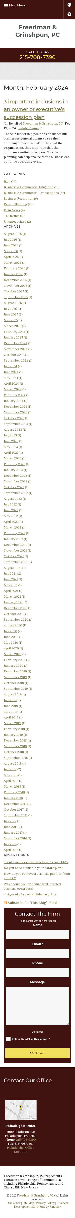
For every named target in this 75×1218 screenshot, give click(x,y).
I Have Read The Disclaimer (31, 1038)
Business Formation (18, 198)
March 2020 (13, 654)
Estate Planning (30, 128)
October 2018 (14, 752)
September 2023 (16, 424)
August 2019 (13, 694)
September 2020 (16, 619)
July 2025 (10, 308)
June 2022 (11, 510)
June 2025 (11, 314)
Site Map (28, 1203)
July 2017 (10, 821)
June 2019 (11, 706)
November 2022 (15, 481)
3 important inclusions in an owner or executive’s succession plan (36, 109)
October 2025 (14, 291)
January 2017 (13, 832)
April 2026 (11, 257)
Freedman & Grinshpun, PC (43, 123)
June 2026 (11, 245)
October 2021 (14, 556)
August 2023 (13, 429)
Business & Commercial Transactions (31, 193)
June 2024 (11, 372)
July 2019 (10, 700)
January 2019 (13, 735)
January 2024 (13, 401)
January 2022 (13, 539)
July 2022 (10, 504)
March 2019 (12, 723)
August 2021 (13, 568)
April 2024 (11, 383)
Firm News (12, 210)
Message (37, 982)
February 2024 (14, 395)
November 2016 (15, 838)
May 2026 (11, 251)
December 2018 (15, 740)
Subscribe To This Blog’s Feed (32, 902)
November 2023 (15, 412)
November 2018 (15, 746)
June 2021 (11, 579)
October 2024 (14, 355)
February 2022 (14, 533)
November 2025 (15, 285)
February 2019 (14, 729)
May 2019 (11, 711)
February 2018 (14, 792)
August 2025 (13, 303)
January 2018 (13, 798)
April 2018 (11, 781)
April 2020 (11, 648)
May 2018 (11, 775)
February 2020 (14, 660)
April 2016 (11, 850)
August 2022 (13, 498)
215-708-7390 (38, 57)
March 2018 (12, 786)
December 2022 (15, 475)
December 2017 (15, 804)
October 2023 (14, 418)
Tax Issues (11, 216)
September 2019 (16, 688)
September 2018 (16, 758)
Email (37, 944)
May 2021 (11, 585)
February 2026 (14, 268)
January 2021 (13, 602)
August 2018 (13, 763)
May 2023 (11, 447)
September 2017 (16, 815)
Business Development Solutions (41, 1204)
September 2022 (16, 493)
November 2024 (16, 349)
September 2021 (16, 562)
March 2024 (13, 389)
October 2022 (14, 487)
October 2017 (14, 809)
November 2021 (15, 550)
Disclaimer (37, 1032)
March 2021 (12, 596)
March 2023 (12, 458)
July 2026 (10, 239)
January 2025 (13, 337)
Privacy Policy (45, 1203)
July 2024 (10, 366)
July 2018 (10, 769)
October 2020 (14, 614)
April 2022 (11, 522)
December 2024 (15, 343)
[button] (21, 5)
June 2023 (11, 441)
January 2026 (13, 274)
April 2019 (11, 717)
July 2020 (10, 631)
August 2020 (13, 625)
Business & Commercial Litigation (28, 187)
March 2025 (12, 326)
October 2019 (14, 683)
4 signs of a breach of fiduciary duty (30, 894)
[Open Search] (69, 5)
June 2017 (11, 827)
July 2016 (10, 844)
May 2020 (11, 642)
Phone (37, 963)
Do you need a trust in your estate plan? (33, 868)
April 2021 (11, 591)
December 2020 (15, 608)
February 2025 (14, 332)
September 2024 (16, 360)
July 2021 (10, 573)
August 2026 (13, 234)
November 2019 (15, 677)
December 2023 (15, 406)
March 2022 (12, 527)
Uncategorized (15, 221)
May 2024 (11, 378)
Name (37, 925)
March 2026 (12, 262)
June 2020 (11, 637)
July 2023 (10, 435)
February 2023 (14, 464)
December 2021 (15, 545)
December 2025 (15, 280)
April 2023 (11, 452)
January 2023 (13, 470)
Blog (7, 181)
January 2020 (13, 665)
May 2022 (11, 516)
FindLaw (55, 1206)
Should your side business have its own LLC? (36, 862)
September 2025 (16, 297)
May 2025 (11, 320)
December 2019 (15, 671)
